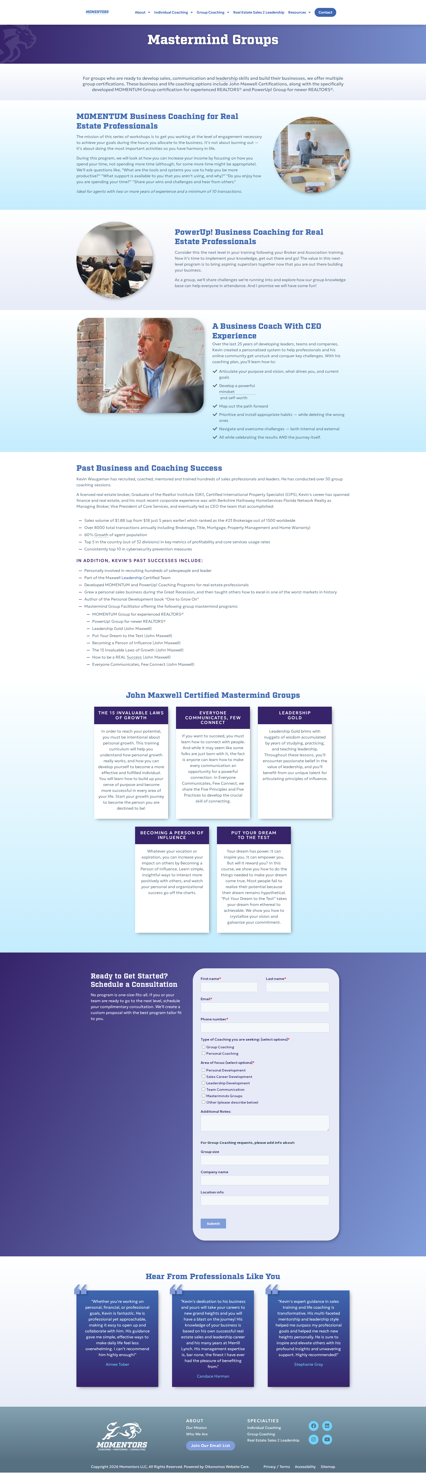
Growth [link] (101, 534)
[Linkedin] (327, 1426)
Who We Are (197, 1434)
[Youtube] (327, 1439)
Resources (297, 12)
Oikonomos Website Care (226, 1466)
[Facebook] (314, 1426)
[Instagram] (314, 1439)
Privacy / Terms (277, 1466)
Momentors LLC (133, 1466)
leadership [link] (227, 78)
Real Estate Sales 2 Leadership (258, 12)
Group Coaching (211, 12)
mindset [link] (227, 391)
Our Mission (196, 1428)
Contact (325, 12)
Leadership (132, 577)
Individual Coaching (171, 12)
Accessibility (305, 1466)
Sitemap (328, 1466)
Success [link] (134, 657)
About (140, 12)
